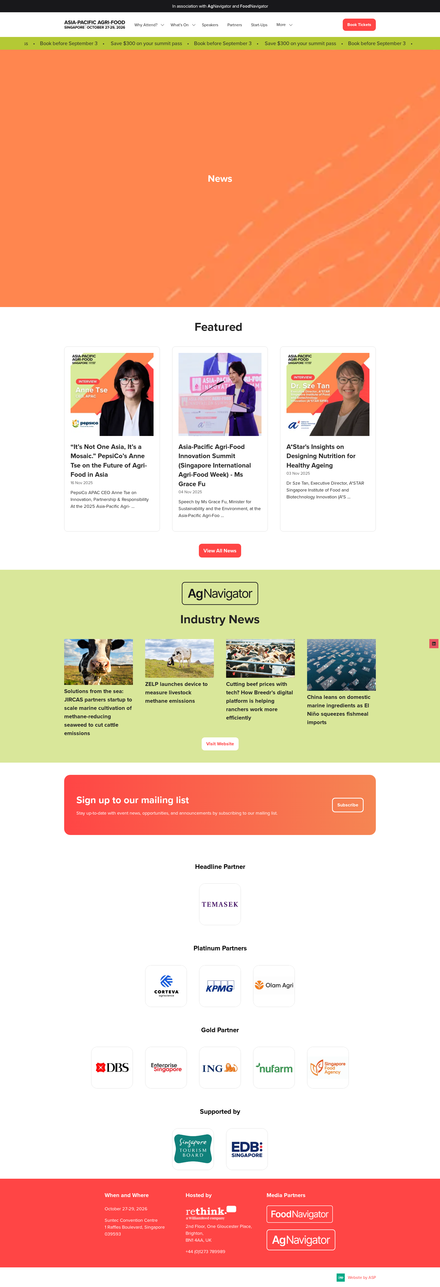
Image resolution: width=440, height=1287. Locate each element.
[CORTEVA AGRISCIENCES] (166, 986)
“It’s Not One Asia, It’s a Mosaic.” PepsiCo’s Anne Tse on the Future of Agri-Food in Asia (324, 460)
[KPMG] (220, 986)
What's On (180, 25)
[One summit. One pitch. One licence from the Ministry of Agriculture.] (112, 439)
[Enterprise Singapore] (166, 1067)
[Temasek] (220, 904)
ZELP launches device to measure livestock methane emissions (176, 692)
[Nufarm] (274, 1067)
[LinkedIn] (433, 643)
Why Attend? (145, 25)
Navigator (219, 6)
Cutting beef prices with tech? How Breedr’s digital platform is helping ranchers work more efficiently (259, 701)
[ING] (220, 1067)
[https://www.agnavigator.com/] (220, 603)
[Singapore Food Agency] (328, 1067)
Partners (234, 25)
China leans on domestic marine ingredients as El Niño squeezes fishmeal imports (338, 709)
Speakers (210, 25)
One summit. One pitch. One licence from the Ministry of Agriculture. (106, 456)
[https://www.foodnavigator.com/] (300, 1221)
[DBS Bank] (112, 1067)
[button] (283, 25)
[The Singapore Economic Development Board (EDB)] (247, 1149)
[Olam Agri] (274, 986)
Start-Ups (259, 25)
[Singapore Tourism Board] (193, 1149)
